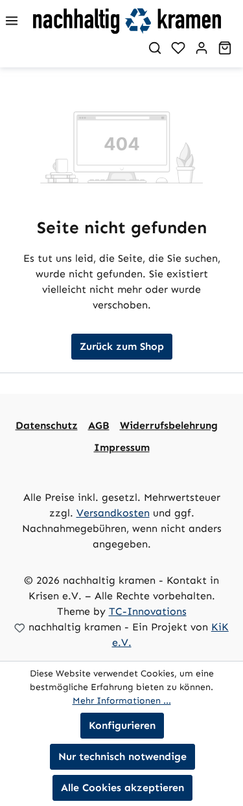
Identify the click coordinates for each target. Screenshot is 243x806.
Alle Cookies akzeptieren (122, 787)
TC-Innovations (148, 611)
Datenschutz (47, 425)
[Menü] (11, 21)
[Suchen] (155, 48)
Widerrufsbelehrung (169, 425)
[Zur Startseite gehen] (136, 20)
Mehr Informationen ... (122, 700)
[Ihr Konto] (201, 48)
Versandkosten (113, 513)
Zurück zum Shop (122, 346)
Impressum (122, 447)
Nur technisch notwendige (122, 756)
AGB (99, 425)
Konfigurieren (122, 725)
